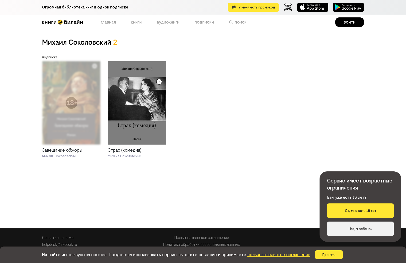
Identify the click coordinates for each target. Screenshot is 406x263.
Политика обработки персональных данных (201, 244)
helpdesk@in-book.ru (59, 244)
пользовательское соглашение (278, 254)
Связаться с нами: (58, 237)
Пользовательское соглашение (201, 237)
